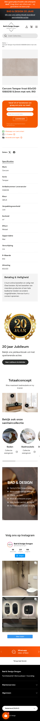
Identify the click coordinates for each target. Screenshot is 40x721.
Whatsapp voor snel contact (14, 131)
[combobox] (20, 35)
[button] (31, 26)
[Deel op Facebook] (14, 152)
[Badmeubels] (27, 435)
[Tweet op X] (9, 152)
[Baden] (10, 435)
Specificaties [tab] (8, 161)
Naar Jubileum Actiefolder (15, 362)
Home (4, 43)
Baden (10, 446)
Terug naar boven (20, 661)
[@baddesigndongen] (10, 544)
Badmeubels (27, 446)
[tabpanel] (20, 218)
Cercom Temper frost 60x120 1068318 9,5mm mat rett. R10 (19, 45)
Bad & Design (11, 715)
